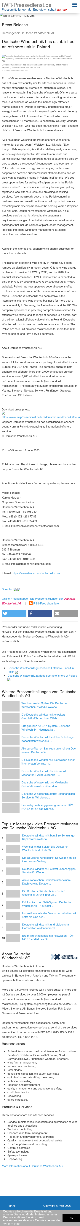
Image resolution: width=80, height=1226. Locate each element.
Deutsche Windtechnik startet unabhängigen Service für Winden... (49, 870)
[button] (14, 613)
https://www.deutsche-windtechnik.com (36, 573)
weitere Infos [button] (12, 1223)
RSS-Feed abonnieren (46, 603)
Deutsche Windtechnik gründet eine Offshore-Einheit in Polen (40, 669)
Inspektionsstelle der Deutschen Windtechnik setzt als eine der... (49, 915)
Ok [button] (71, 1218)
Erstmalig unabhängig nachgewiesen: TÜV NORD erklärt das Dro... (48, 937)
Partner (11, 1205)
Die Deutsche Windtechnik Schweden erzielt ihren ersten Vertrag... (49, 859)
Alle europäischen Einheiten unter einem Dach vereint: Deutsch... (46, 881)
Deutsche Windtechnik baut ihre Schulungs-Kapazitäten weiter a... (48, 837)
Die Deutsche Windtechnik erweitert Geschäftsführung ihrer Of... (43, 893)
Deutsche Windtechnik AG (38, 33)
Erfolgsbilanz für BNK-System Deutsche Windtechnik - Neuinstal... (46, 904)
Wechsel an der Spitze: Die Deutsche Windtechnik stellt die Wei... (45, 848)
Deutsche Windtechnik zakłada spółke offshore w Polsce (42, 675)
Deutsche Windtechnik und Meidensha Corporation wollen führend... (45, 926)
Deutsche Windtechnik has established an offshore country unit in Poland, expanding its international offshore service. (35, 67)
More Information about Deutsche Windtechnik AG (32, 1166)
